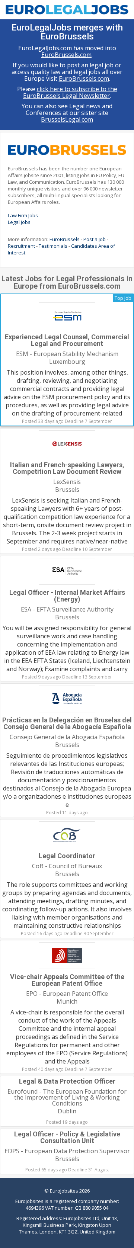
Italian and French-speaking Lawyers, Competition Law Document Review (67, 468)
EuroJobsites (64, 1190)
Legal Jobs (19, 222)
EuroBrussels (65, 239)
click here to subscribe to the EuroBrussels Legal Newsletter (70, 92)
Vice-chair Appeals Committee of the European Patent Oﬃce (67, 980)
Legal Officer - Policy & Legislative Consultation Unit (67, 1137)
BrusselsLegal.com (67, 119)
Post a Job (94, 239)
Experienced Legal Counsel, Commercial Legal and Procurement (67, 340)
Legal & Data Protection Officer (67, 1081)
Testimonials (53, 246)
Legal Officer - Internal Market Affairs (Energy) (67, 595)
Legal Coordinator (67, 856)
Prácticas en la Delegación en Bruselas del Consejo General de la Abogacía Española (67, 723)
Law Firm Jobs (23, 215)
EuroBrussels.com (66, 55)
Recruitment (21, 246)
